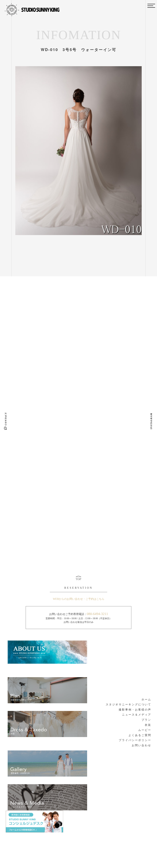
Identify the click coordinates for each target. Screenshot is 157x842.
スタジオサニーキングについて (128, 704)
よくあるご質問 (139, 735)
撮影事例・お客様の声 (135, 709)
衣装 (148, 725)
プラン (146, 719)
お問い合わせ (141, 745)
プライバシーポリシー (135, 740)
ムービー (144, 730)
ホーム (146, 699)
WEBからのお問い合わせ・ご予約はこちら (78, 599)
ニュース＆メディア (136, 714)
